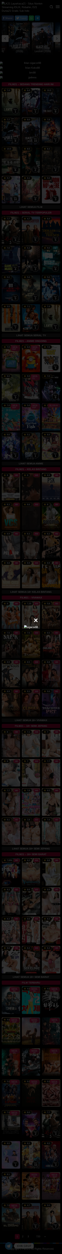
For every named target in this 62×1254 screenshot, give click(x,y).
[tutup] (36, 620)
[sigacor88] (31, 626)
